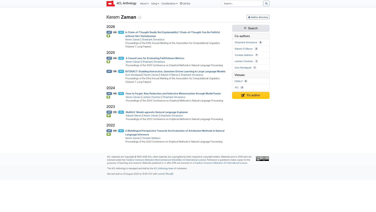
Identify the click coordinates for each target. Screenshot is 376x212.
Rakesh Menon (134, 115)
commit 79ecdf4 (165, 174)
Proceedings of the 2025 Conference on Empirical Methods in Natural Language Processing (174, 65)
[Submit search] (266, 3)
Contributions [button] (168, 3)
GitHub (186, 3)
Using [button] (154, 3)
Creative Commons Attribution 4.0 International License (220, 163)
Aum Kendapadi (133, 74)
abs (121, 32)
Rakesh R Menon (170, 74)
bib (115, 32)
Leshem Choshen (151, 97)
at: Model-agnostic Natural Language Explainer (157, 112)
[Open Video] (108, 115)
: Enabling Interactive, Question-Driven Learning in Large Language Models (175, 71)
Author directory (259, 17)
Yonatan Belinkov (151, 138)
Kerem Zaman (132, 39)
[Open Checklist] (108, 35)
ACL (237, 87)
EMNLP (239, 81)
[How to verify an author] (139, 17)
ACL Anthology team (163, 168)
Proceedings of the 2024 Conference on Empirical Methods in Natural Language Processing (174, 100)
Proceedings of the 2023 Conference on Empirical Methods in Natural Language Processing (174, 119)
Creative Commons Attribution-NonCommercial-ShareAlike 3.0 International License (166, 160)
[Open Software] (108, 97)
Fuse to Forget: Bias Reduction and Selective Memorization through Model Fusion (173, 93)
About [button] (143, 3)
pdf (109, 32)
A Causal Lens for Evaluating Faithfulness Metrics (155, 58)
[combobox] (242, 3)
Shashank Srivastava (153, 39)
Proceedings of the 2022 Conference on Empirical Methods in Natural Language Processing (173, 141)
